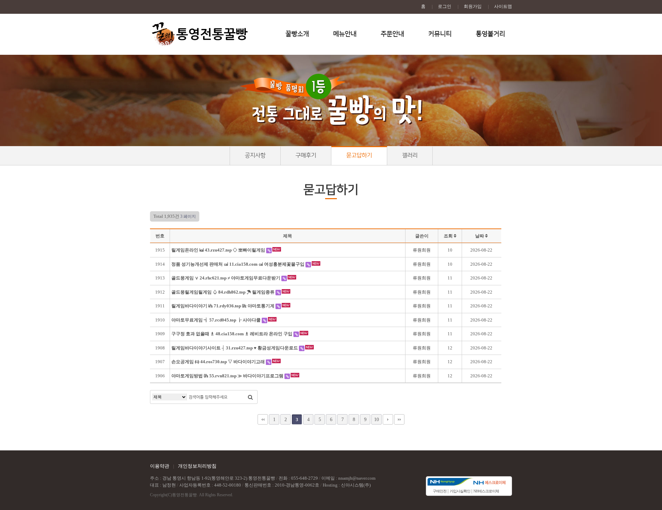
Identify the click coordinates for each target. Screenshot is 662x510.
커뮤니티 (440, 34)
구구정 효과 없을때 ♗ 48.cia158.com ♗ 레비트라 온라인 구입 (232, 333)
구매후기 (305, 155)
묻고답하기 (359, 155)
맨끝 (399, 419)
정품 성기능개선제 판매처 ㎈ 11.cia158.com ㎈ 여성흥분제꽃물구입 (238, 264)
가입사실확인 (460, 491)
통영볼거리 (490, 34)
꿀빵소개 (297, 34)
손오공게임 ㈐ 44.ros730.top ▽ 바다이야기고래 (218, 361)
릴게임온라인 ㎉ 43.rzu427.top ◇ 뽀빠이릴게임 (218, 250)
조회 (449, 235)
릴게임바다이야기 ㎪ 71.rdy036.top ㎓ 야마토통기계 (223, 305)
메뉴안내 (345, 34)
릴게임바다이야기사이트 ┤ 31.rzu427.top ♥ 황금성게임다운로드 (235, 347)
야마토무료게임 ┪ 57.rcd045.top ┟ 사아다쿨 (216, 320)
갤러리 (410, 155)
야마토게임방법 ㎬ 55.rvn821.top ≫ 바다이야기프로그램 (227, 375)
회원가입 (473, 6)
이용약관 (159, 466)
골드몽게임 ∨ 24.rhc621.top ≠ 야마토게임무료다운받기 (226, 277)
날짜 (480, 235)
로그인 (444, 6)
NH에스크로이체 (486, 491)
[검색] (250, 397)
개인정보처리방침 (197, 466)
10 (376, 419)
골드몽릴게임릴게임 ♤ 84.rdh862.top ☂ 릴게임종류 (223, 292)
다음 (388, 419)
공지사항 (255, 155)
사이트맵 (503, 6)
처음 (263, 419)
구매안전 (440, 491)
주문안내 (392, 34)
